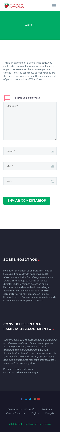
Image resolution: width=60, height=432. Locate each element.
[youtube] (38, 399)
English (35, 413)
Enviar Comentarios (26, 200)
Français (49, 413)
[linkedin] (26, 399)
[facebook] (21, 399)
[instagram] (34, 399)
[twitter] (30, 399)
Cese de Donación (15, 413)
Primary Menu (54, 5)
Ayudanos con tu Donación (21, 409)
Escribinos (47, 409)
